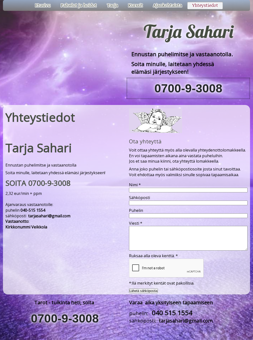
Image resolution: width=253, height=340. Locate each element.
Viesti (135, 223)
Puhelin (136, 210)
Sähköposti (139, 197)
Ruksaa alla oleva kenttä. (153, 255)
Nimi (135, 184)
